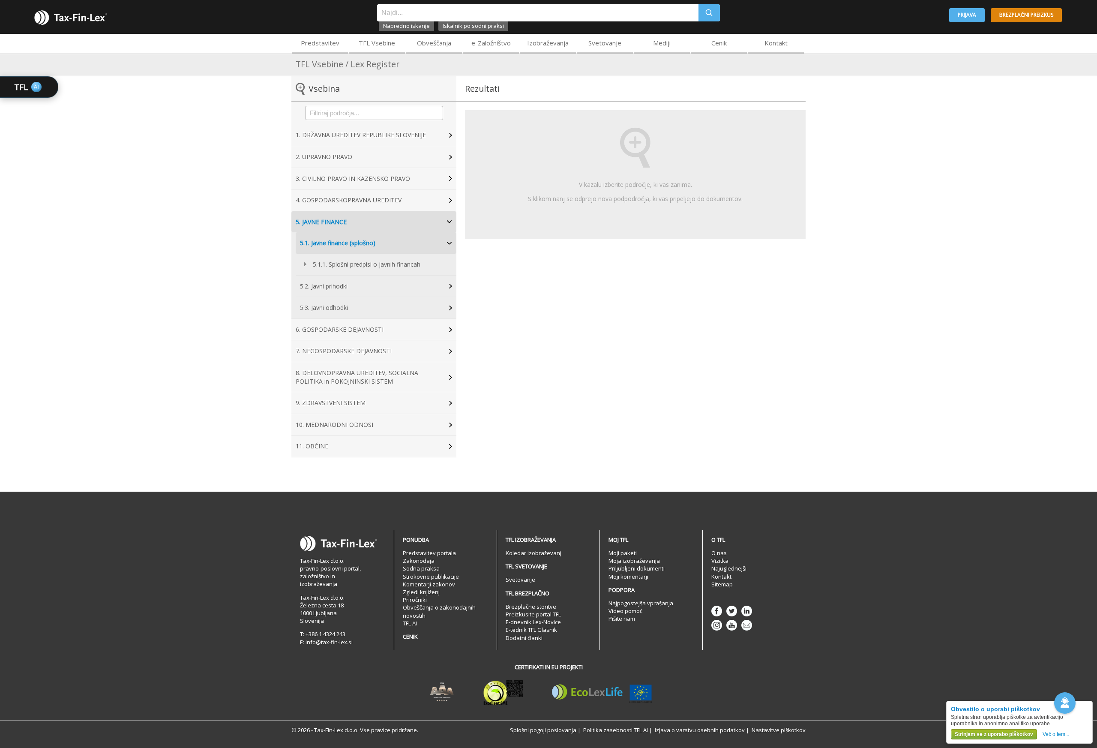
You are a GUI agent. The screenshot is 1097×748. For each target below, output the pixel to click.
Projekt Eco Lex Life (602, 692)
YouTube (731, 625)
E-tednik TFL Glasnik (531, 630)
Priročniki (415, 600)
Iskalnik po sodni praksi (473, 26)
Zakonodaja (419, 561)
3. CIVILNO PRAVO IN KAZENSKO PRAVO (353, 178)
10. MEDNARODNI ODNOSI (334, 425)
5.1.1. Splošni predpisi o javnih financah (366, 264)
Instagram (716, 625)
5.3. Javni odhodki (324, 307)
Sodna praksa (421, 568)
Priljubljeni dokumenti (636, 568)
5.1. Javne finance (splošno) (337, 243)
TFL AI (410, 623)
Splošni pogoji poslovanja (543, 730)
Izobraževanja (548, 43)
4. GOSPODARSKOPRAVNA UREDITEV (349, 200)
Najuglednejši (728, 568)
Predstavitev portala (429, 553)
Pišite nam (621, 618)
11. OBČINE (312, 446)
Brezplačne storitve (531, 606)
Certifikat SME (503, 692)
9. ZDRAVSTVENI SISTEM (331, 403)
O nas (719, 553)
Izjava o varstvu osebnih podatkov (700, 730)
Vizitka (719, 561)
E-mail (746, 625)
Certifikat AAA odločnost (442, 692)
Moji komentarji (628, 576)
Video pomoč (625, 611)
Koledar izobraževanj (533, 553)
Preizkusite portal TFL (533, 614)
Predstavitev (320, 43)
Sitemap (722, 584)
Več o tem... (1056, 734)
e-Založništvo (491, 43)
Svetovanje (604, 43)
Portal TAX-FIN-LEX (70, 17)
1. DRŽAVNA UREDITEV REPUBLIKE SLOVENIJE (361, 135)
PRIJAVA (967, 14)
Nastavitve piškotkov (779, 730)
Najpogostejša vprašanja (640, 603)
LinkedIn (746, 611)
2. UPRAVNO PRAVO (324, 157)
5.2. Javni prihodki (324, 286)
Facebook (716, 611)
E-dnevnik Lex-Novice (533, 622)
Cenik (719, 43)
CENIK (410, 636)
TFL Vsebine (377, 43)
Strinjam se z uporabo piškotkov (994, 734)
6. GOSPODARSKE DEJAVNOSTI (340, 329)
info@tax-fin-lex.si (329, 642)
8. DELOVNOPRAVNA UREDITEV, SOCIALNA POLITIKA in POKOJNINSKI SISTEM (357, 377)
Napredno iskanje (406, 26)
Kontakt (776, 43)
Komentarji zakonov (429, 584)
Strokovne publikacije (431, 576)
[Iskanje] (709, 12)
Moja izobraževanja (634, 561)
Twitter (731, 611)
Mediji (662, 43)
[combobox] (537, 12)
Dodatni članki (524, 638)
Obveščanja (434, 43)
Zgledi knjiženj (421, 592)
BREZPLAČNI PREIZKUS (1026, 14)
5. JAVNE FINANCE (321, 222)
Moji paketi (622, 553)
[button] (1065, 703)
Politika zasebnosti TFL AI (615, 730)
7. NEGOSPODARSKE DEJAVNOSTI (344, 351)
